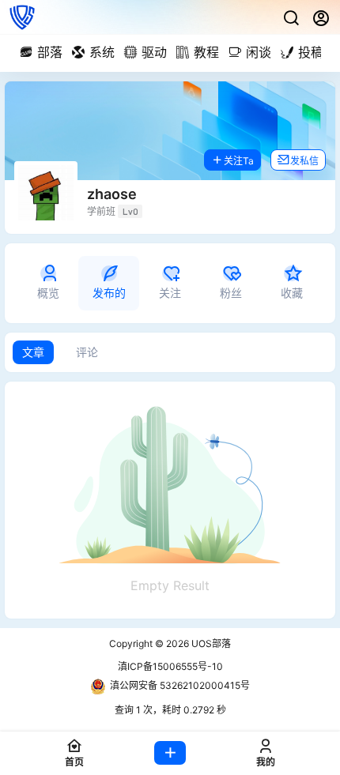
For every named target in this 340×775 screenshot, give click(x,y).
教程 (206, 52)
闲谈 (258, 52)
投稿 (310, 52)
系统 (102, 52)
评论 (87, 352)
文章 (33, 352)
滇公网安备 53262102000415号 (180, 685)
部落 (49, 52)
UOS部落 (210, 643)
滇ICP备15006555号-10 (170, 666)
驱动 (154, 52)
